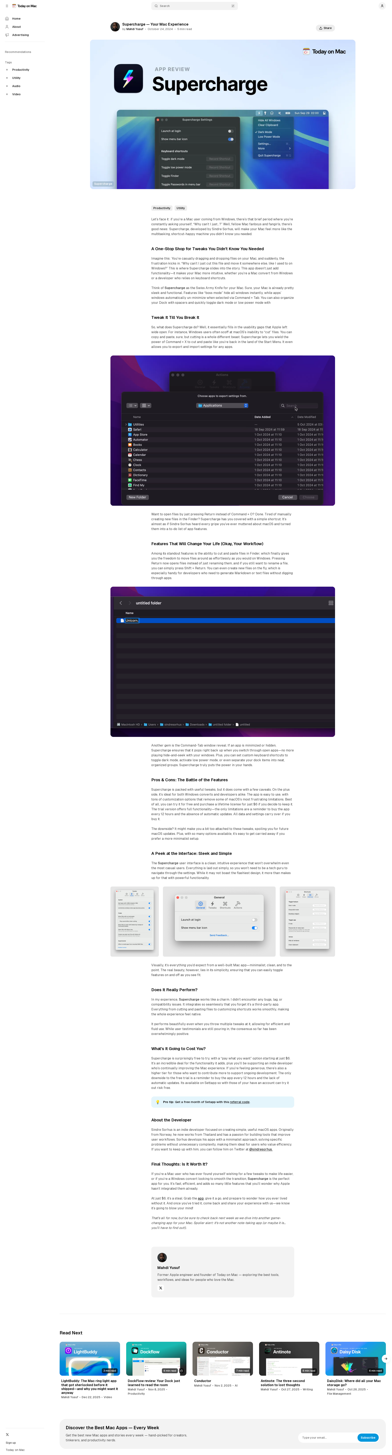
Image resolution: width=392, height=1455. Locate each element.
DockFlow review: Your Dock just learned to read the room (154, 1383)
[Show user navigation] (382, 6)
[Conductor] (223, 1359)
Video (108, 1397)
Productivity (161, 208)
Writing (308, 1389)
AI (236, 1385)
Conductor (202, 1381)
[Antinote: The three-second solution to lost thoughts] (289, 1359)
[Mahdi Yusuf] (115, 26)
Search (165, 6)
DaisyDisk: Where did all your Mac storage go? (354, 1383)
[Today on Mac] (24, 6)
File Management (339, 1393)
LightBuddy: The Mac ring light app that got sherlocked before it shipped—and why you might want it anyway (89, 1387)
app (201, 1198)
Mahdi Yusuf (134, 29)
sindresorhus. (261, 1149)
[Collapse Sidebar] (7, 6)
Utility (181, 208)
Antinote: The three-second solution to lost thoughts (283, 1383)
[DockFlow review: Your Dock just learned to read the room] (156, 1359)
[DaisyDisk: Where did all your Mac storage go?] (355, 1359)
